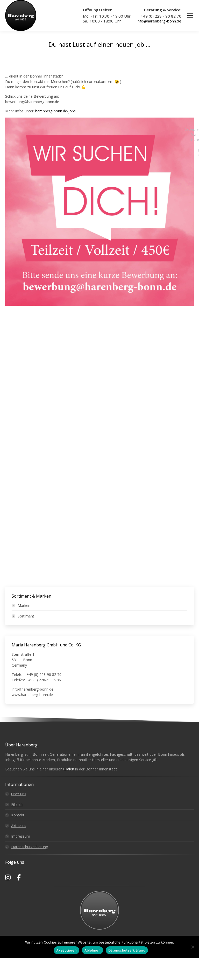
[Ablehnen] (192, 946)
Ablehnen (92, 950)
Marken (24, 605)
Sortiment (26, 616)
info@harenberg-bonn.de (159, 21)
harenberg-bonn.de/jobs (55, 111)
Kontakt (17, 815)
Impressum (20, 836)
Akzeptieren (66, 950)
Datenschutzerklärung (29, 846)
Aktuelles (18, 825)
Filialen (68, 769)
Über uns (18, 793)
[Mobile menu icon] (190, 15)
